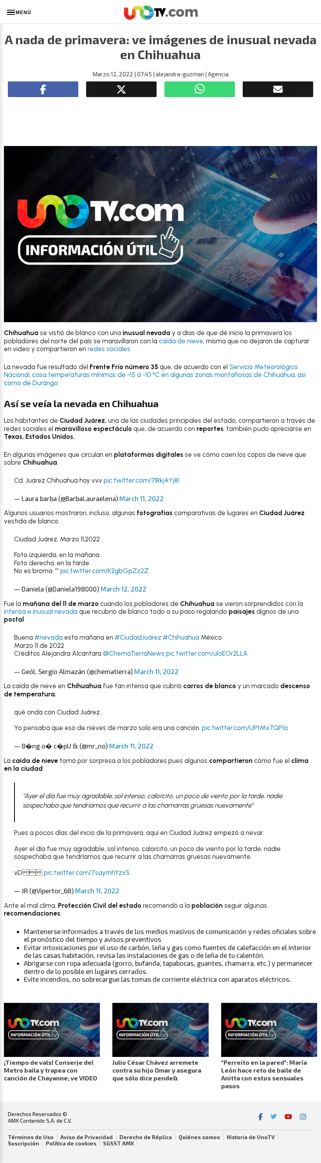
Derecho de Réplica (145, 1137)
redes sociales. (110, 349)
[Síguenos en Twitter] (274, 1117)
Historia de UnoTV (251, 1137)
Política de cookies (71, 1143)
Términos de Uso (31, 1137)
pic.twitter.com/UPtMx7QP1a (245, 728)
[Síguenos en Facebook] (260, 1117)
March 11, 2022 (141, 498)
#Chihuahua (181, 637)
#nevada (48, 637)
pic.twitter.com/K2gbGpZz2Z (104, 571)
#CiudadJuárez (138, 637)
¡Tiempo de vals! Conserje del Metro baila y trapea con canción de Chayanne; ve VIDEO (50, 1070)
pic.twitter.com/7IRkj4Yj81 (141, 480)
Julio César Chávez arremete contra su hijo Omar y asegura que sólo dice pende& (156, 1070)
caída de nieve (181, 341)
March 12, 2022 (123, 589)
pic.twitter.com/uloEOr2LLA (207, 653)
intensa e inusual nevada (41, 611)
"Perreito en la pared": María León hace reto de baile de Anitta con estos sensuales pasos (264, 1073)
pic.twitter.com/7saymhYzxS (87, 872)
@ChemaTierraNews (133, 653)
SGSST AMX (118, 1143)
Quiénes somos (199, 1137)
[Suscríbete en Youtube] (288, 1117)
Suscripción (23, 1143)
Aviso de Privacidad (86, 1137)
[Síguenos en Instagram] (303, 1117)
